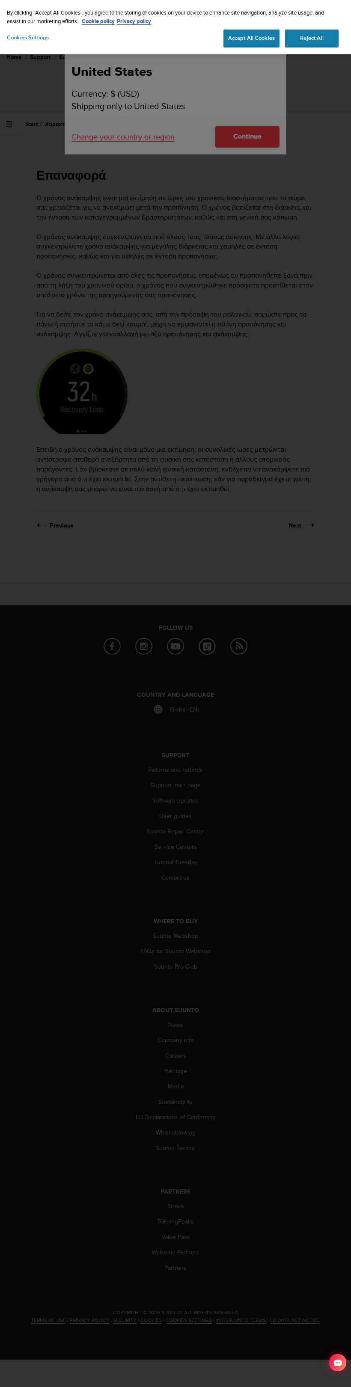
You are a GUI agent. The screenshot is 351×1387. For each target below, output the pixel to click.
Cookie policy (98, 21)
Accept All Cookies (251, 38)
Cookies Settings (28, 37)
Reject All (311, 38)
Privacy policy (134, 21)
